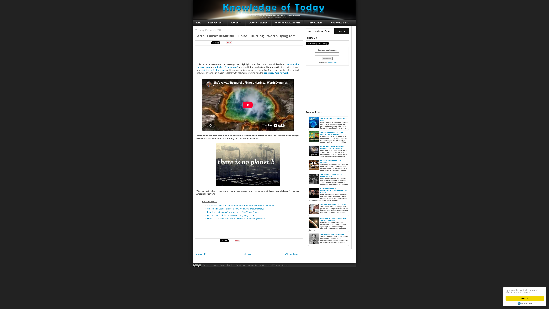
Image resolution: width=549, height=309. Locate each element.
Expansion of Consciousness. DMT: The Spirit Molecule (333, 219)
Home (198, 23)
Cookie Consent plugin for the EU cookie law (525, 303)
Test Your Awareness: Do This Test (333, 204)
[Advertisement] (248, 54)
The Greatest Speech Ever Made (332, 234)
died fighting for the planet (213, 70)
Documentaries (215, 23)
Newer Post (202, 254)
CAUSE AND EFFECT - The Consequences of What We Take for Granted (240, 205)
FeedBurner (332, 62)
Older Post (291, 254)
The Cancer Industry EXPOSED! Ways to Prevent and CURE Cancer (333, 133)
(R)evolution (315, 23)
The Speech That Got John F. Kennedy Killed (331, 175)
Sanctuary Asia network (276, 72)
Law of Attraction (258, 23)
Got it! (524, 298)
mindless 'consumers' (226, 67)
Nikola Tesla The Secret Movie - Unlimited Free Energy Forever (236, 218)
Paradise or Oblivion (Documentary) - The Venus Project (233, 212)
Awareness (236, 23)
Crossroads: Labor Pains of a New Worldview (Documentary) (235, 208)
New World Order (340, 23)
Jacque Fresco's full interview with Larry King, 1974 (230, 215)
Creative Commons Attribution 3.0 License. (253, 265)
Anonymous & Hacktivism (287, 23)
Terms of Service (280, 265)
